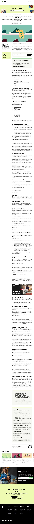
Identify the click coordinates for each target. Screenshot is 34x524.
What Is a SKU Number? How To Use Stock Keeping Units (26, 460)
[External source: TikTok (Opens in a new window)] (8, 520)
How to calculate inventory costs (5, 46)
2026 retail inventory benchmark (17, 433)
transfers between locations (15, 312)
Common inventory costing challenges (6, 48)
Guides (21, 510)
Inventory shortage (28, 181)
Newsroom (9, 513)
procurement (21, 135)
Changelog (21, 514)
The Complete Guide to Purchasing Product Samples (20, 395)
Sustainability (9, 514)
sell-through (13, 313)
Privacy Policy (24, 480)
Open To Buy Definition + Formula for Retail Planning (20, 393)
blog (13, 14)
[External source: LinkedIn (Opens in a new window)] (31, 447)
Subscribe (31, 477)
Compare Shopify (22, 509)
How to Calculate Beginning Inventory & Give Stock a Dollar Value (22, 396)
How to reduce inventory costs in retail (6, 47)
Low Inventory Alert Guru (24, 324)
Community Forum (29, 509)
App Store (15, 510)
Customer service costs (17, 115)
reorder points (19, 320)
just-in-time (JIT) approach (17, 302)
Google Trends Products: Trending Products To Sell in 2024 (6, 460)
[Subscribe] (23, 10)
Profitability (13, 459)
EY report (14, 274)
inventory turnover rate (18, 328)
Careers (9, 510)
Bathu (20, 279)
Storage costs (15, 108)
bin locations (24, 311)
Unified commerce (14, 270)
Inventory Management (18, 14)
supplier (25, 129)
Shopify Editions (10, 509)
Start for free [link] (29, 54)
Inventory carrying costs (17, 109)
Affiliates (15, 513)
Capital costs (15, 110)
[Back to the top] (2, 507)
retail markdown (21, 219)
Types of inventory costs (4, 45)
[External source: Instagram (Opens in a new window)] (7, 520)
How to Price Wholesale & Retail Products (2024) (16, 460)
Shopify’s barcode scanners (15, 372)
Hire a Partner (28, 510)
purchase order (25, 132)
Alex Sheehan (16, 23)
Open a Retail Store (4, 459)
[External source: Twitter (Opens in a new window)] (30, 447)
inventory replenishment (18, 319)
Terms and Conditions (20, 480)
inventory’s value (17, 75)
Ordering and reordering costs (17, 107)
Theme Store (15, 509)
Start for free (29, 1)
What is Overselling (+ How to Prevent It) (19, 394)
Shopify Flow (24, 323)
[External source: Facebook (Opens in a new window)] (28, 447)
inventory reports (24, 312)
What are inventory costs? (5, 44)
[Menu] (32, 1)
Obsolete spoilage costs (17, 116)
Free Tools (21, 513)
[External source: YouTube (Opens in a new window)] (5, 520)
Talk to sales (20, 496)
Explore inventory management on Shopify (19, 66)
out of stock (26, 80)
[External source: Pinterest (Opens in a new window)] (11, 520)
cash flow (14, 93)
